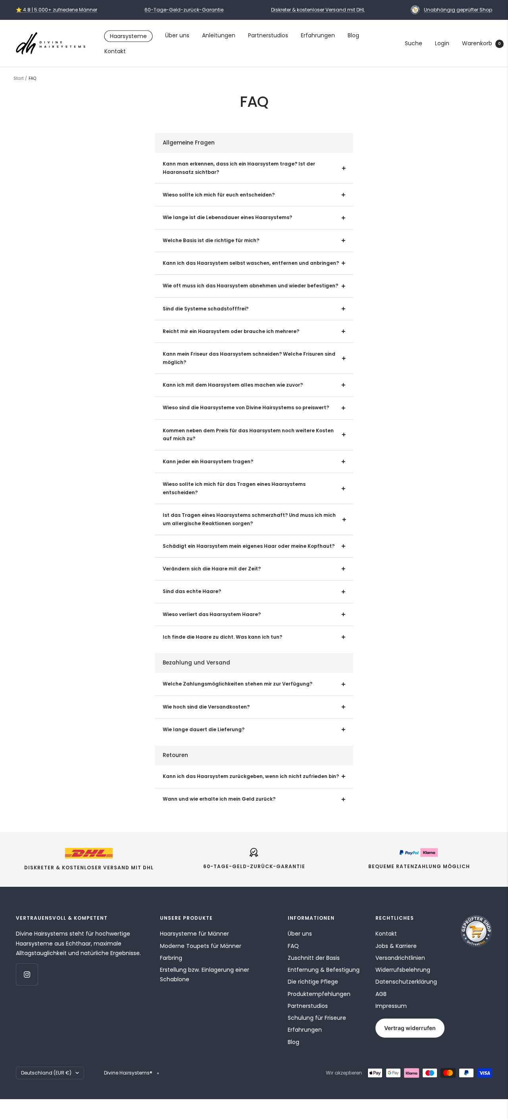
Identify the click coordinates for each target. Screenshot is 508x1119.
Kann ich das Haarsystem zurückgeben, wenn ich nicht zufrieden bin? (251, 776)
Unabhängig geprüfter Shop (458, 9)
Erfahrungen (318, 35)
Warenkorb (481, 43)
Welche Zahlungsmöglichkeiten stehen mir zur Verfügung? (237, 684)
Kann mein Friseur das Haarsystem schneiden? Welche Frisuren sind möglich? (249, 358)
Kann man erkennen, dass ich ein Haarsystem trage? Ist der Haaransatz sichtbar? (239, 168)
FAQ (293, 946)
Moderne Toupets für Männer (200, 946)
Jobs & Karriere (396, 946)
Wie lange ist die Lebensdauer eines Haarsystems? (227, 217)
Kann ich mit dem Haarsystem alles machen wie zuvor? (233, 385)
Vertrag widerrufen (410, 1028)
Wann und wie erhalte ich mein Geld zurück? (219, 799)
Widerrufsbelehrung (402, 970)
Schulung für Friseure (317, 1018)
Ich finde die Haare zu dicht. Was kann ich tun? (222, 637)
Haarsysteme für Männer (194, 934)
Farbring (171, 958)
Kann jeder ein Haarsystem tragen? (208, 461)
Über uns (177, 35)
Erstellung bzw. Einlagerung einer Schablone (204, 974)
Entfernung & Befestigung (324, 970)
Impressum (391, 1006)
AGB (381, 994)
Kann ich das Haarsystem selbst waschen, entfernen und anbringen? (251, 263)
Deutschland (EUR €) (46, 1072)
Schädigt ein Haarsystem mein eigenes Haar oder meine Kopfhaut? (249, 546)
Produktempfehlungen (319, 994)
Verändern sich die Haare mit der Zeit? (212, 569)
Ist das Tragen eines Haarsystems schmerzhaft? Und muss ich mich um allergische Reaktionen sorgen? (249, 519)
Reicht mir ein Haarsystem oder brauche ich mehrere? (231, 331)
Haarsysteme (128, 36)
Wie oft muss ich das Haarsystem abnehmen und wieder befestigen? (250, 286)
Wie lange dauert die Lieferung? (203, 729)
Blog (353, 35)
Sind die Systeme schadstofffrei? (205, 309)
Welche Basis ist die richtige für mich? (211, 240)
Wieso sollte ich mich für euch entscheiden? (219, 195)
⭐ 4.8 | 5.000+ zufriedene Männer (56, 9)
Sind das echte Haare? (192, 591)
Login (442, 43)
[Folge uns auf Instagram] (27, 974)
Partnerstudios (268, 35)
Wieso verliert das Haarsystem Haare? (212, 614)
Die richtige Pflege (313, 982)
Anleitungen (218, 35)
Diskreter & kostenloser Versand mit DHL (318, 9)
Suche (413, 43)
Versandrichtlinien (400, 958)
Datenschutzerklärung (406, 982)
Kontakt (115, 51)
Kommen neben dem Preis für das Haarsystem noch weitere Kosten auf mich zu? (248, 435)
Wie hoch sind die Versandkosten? (206, 707)
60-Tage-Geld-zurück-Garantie (183, 9)
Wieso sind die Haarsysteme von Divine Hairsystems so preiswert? (246, 407)
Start (18, 78)
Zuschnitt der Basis (314, 958)
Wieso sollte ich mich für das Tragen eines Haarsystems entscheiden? (234, 488)
